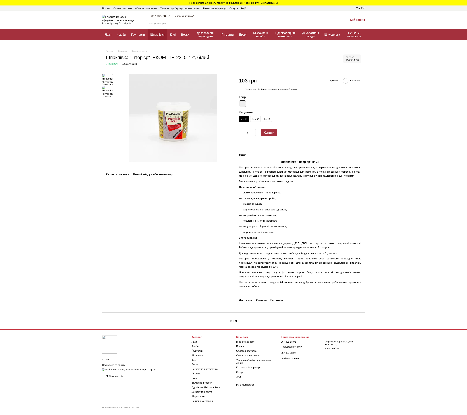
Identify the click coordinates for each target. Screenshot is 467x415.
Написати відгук (129, 64)
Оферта (233, 8)
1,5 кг (255, 118)
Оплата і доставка (122, 8)
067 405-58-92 (160, 16)
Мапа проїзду (332, 348)
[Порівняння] (327, 20)
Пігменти (227, 34)
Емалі (243, 34)
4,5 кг (267, 118)
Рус (363, 8)
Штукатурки (332, 34)
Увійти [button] (249, 89)
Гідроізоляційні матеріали (285, 34)
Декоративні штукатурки (205, 34)
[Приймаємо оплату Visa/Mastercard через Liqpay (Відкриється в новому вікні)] (128, 370)
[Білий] (242, 104)
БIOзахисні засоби (260, 34)
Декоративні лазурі (310, 34)
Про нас (106, 8)
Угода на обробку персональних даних (180, 8)
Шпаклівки (157, 34)
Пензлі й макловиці (354, 34)
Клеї (173, 34)
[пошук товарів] (304, 23)
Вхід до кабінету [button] (245, 341)
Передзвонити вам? (184, 16)
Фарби (121, 34)
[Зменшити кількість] (241, 132)
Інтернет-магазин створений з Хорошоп (120, 407)
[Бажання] (336, 20)
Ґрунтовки (138, 34)
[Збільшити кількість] (253, 132)
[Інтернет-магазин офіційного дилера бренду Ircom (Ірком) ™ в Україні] (109, 344)
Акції (243, 8)
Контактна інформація (215, 8)
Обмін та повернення (146, 8)
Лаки (108, 34)
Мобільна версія (114, 376)
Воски (185, 34)
